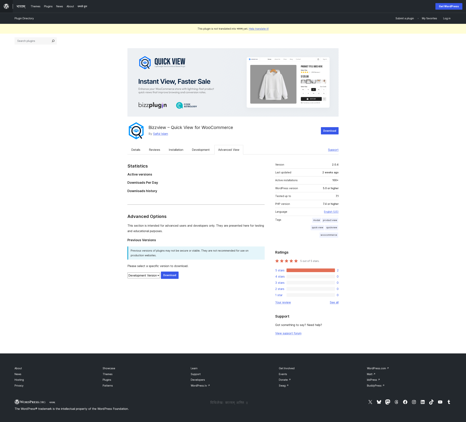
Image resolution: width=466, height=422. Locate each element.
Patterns (108, 385)
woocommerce (329, 235)
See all (334, 302)
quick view (317, 227)
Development (201, 150)
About (18, 368)
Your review (283, 302)
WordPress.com (378, 368)
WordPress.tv (200, 385)
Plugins (107, 379)
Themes (107, 374)
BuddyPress (376, 385)
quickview (331, 227)
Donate (285, 379)
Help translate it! (259, 28)
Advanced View (228, 150)
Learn (194, 368)
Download (329, 130)
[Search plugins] (53, 41)
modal (316, 220)
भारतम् (52, 402)
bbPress (373, 379)
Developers (198, 379)
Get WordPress (449, 6)
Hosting (19, 379)
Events (283, 374)
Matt (371, 374)
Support (333, 150)
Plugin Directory (24, 18)
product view (330, 220)
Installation (176, 150)
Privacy (19, 385)
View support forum (288, 333)
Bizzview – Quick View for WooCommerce (191, 127)
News (18, 374)
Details (135, 150)
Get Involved (287, 368)
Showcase (109, 368)
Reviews (154, 150)
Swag (284, 385)
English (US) (331, 211)
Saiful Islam (160, 134)
